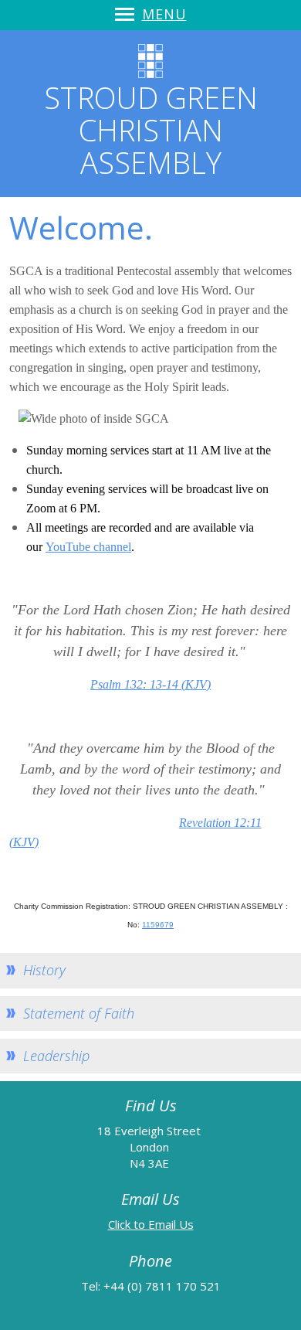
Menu (164, 14)
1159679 (158, 924)
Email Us (171, 1224)
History (44, 970)
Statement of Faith (78, 1013)
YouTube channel (88, 546)
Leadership (56, 1055)
